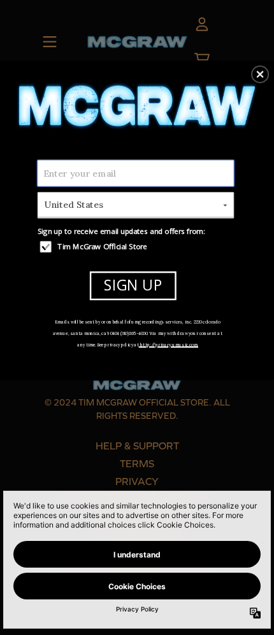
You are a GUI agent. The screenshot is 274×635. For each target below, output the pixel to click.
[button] (260, 73)
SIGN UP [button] (133, 285)
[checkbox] (137, 246)
